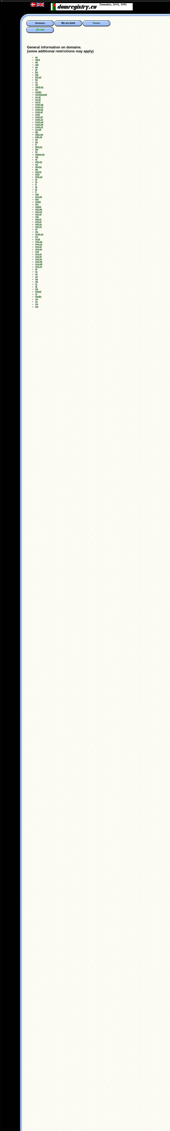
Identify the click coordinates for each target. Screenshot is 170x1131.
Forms (96, 23)
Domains (40, 24)
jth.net (40, 29)
